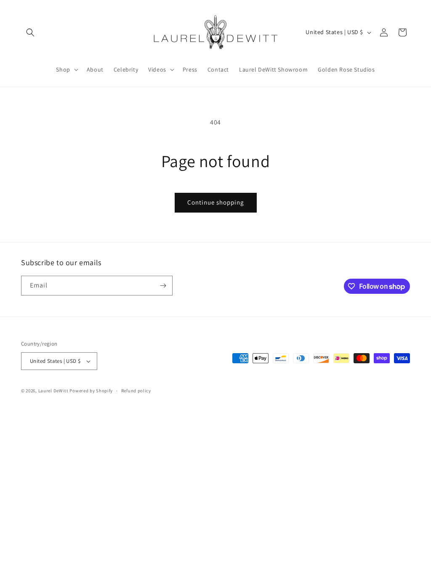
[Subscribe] (163, 285)
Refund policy (136, 391)
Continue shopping (215, 202)
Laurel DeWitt (53, 391)
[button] (30, 32)
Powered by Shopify (91, 391)
